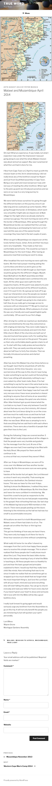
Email (7, 712)
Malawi (11, 640)
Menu (27, 13)
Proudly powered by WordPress (16, 780)
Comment (9, 666)
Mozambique (41, 640)
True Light (12, 642)
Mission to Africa (25, 640)
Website (7, 725)
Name (7, 700)
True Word (14, 3)
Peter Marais (31, 87)
